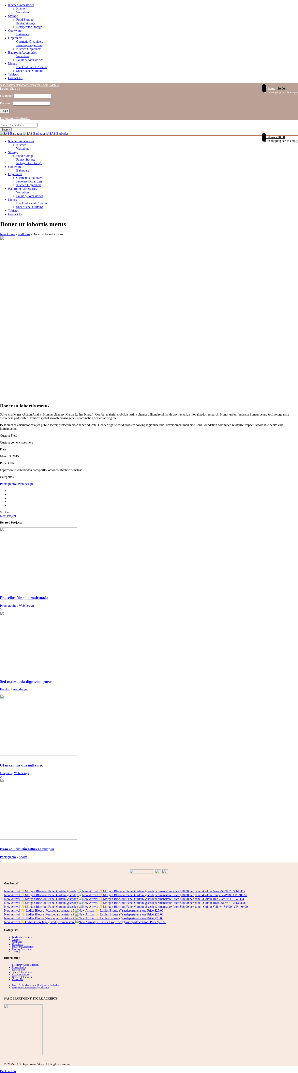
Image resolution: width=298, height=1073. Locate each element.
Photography (8, 484)
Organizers (15, 38)
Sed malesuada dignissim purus (26, 681)
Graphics (6, 773)
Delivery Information (22, 977)
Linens (12, 63)
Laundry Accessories (29, 60)
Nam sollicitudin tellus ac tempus (27, 849)
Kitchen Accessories (21, 5)
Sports (23, 857)
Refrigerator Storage (29, 27)
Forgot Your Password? (15, 118)
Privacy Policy (19, 967)
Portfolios (24, 234)
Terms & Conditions (22, 972)
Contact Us (15, 78)
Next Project (8, 516)
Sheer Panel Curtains (29, 70)
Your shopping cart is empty (280, 92)
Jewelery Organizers (29, 45)
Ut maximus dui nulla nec (21, 765)
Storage (13, 16)
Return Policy (18, 969)
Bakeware (22, 34)
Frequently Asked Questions (26, 964)
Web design (25, 484)
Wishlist (54, 85)
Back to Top (8, 1071)
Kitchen (21, 8)
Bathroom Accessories (22, 52)
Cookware (14, 30)
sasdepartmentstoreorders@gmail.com (24, 85)
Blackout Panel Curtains (31, 67)
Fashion (5, 689)
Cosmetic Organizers (29, 41)
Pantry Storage (25, 23)
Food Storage (24, 19)
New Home (7, 234)
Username (6, 95)
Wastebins (22, 12)
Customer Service (20, 974)
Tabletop (13, 74)
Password (6, 103)
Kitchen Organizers (28, 49)
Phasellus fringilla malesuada (24, 598)
